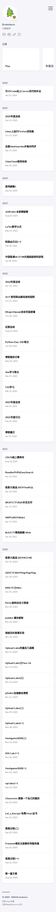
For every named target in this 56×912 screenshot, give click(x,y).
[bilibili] (19, 35)
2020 (5, 549)
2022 (5, 273)
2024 (5, 178)
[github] (9, 35)
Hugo (8, 901)
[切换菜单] (50, 8)
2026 (5, 82)
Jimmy (16, 904)
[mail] (4, 35)
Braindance (8, 24)
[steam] (14, 35)
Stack (8, 904)
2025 (5, 107)
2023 (5, 203)
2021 (5, 448)
